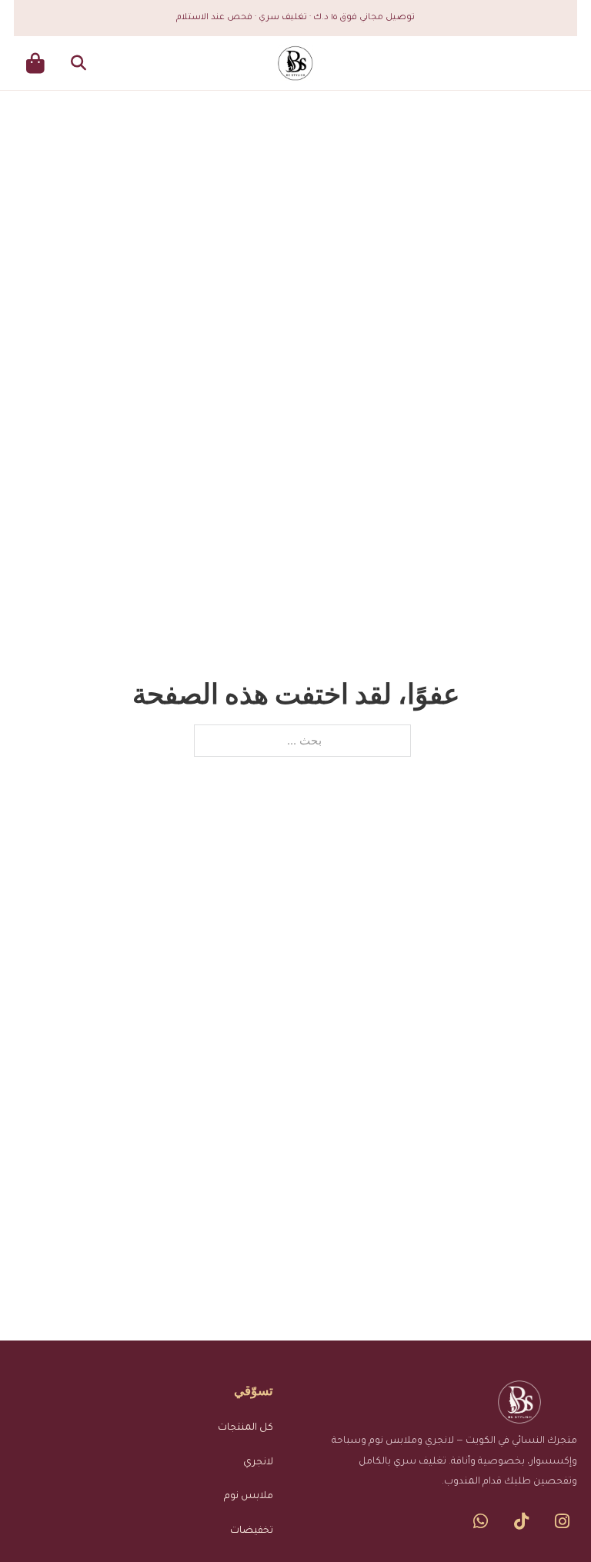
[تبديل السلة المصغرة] (35, 63)
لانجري (258, 1462)
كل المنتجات (245, 1428)
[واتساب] (481, 1521)
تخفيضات (251, 1531)
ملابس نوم (248, 1496)
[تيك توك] (521, 1521)
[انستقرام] (562, 1521)
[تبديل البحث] (78, 63)
